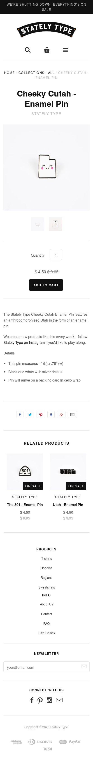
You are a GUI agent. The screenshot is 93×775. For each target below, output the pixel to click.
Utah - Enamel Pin (68, 504)
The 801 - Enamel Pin (25, 504)
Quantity (37, 255)
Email (72, 414)
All (51, 72)
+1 (61, 414)
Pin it (41, 414)
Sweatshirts (46, 587)
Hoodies (46, 568)
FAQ (46, 623)
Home (9, 72)
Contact (46, 614)
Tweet (30, 414)
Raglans (46, 577)
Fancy (51, 414)
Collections (31, 72)
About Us (46, 604)
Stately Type (46, 113)
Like (19, 414)
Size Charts (46, 633)
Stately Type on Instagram (24, 342)
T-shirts (46, 558)
